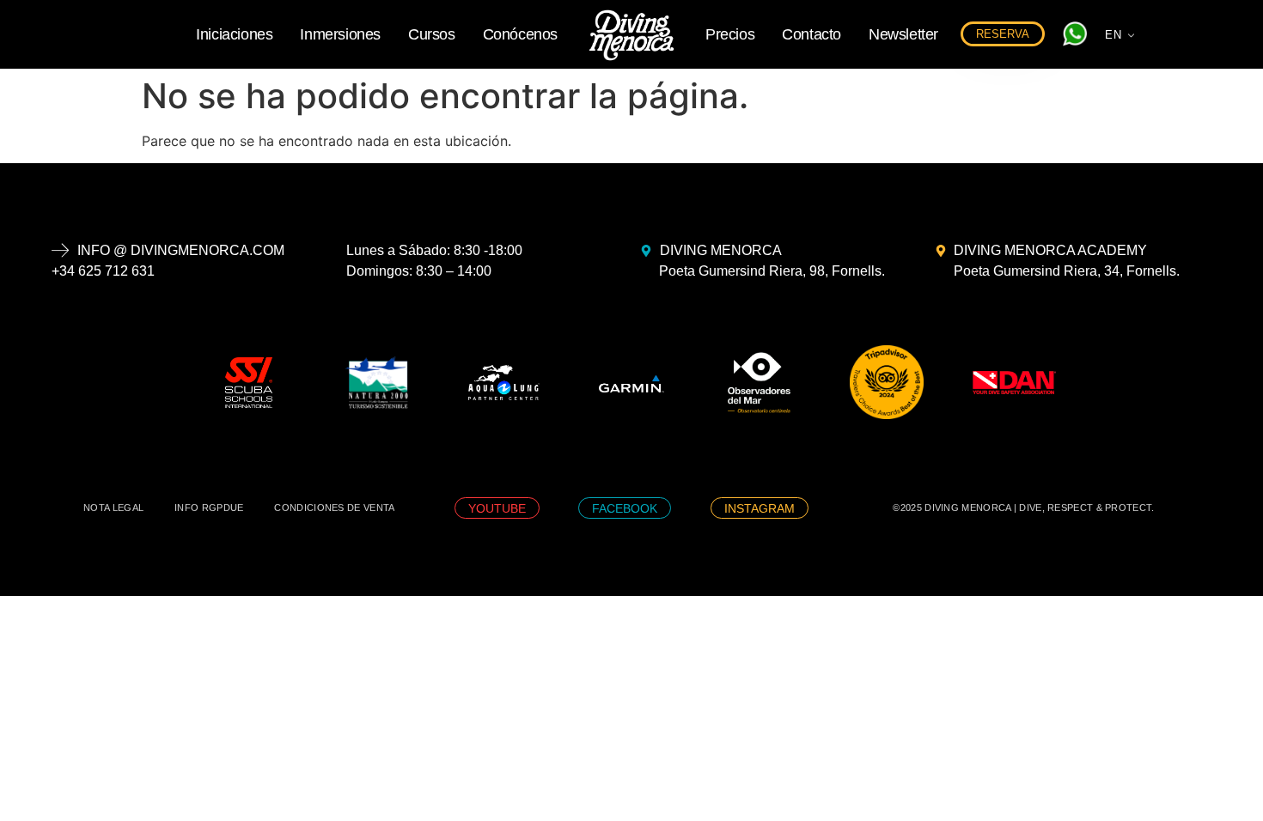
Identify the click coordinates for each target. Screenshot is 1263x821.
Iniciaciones (234, 34)
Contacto (811, 34)
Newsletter (903, 34)
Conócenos (520, 34)
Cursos (431, 34)
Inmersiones (340, 34)
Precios (729, 34)
